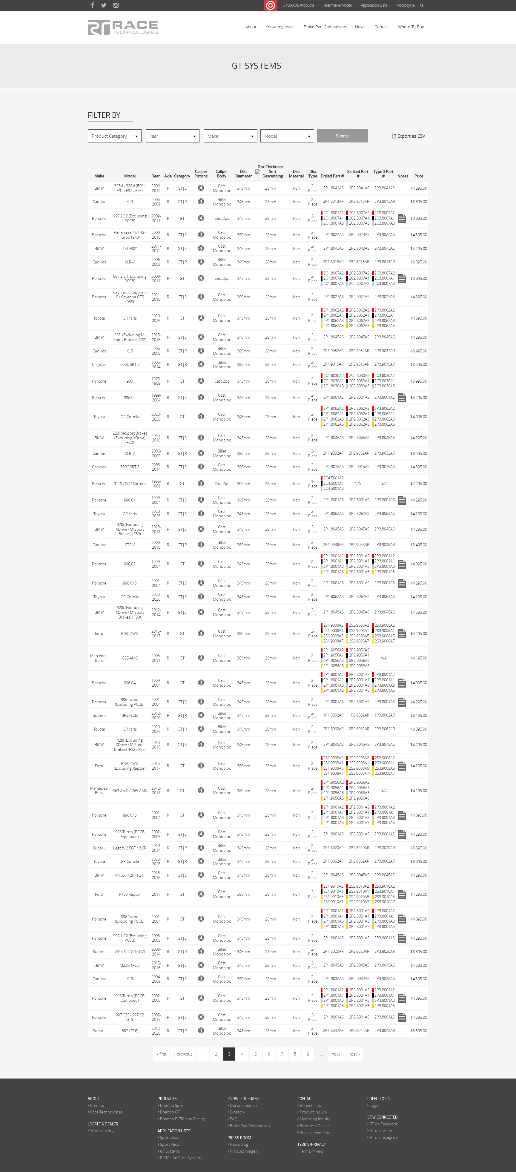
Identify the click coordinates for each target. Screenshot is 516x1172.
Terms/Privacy (312, 1151)
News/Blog (239, 1144)
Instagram (116, 5)
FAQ (233, 1119)
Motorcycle (406, 5)
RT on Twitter (381, 1130)
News (360, 27)
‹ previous (183, 1054)
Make (99, 176)
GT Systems (170, 1151)
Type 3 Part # (384, 174)
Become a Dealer (314, 1125)
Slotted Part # (357, 174)
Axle (168, 176)
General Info (310, 1105)
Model (130, 176)
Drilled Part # (332, 176)
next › (337, 1054)
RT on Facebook (384, 1124)
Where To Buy (411, 27)
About (251, 27)
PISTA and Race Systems (181, 1157)
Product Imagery (244, 1151)
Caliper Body (222, 174)
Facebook (92, 5)
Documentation (243, 1105)
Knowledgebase (280, 27)
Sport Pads (169, 1144)
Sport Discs (169, 1137)
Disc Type (312, 174)
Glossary (237, 1112)
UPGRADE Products (299, 5)
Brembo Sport (172, 1105)
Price (418, 176)
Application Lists (374, 5)
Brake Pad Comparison (325, 27)
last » (355, 1054)
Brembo (97, 1105)
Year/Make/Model (338, 5)
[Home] (123, 27)
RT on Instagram (384, 1137)
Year (156, 176)
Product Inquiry (313, 1112)
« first (161, 1054)
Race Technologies (106, 1112)
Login (375, 1105)
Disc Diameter (243, 174)
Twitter (104, 5)
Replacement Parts (316, 1132)
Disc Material (296, 174)
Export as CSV (411, 136)
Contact (381, 27)
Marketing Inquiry (315, 1119)
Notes (402, 176)
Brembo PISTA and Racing (182, 1119)
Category (182, 176)
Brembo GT (170, 1112)
